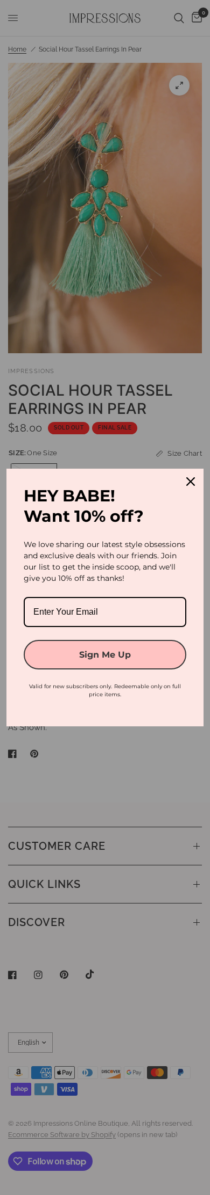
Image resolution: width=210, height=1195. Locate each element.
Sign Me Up (105, 655)
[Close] (191, 481)
